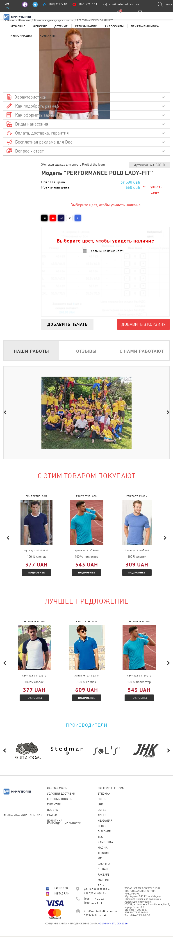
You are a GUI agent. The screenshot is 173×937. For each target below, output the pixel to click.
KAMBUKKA (105, 842)
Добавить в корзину (143, 324)
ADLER (102, 815)
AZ (61, 218)
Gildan (103, 869)
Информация (21, 36)
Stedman (104, 793)
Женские (40, 26)
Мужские (18, 26)
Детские (61, 26)
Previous (5, 412)
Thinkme (104, 853)
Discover (104, 831)
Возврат (53, 809)
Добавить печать (67, 324)
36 (44, 218)
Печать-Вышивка (145, 26)
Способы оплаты (59, 799)
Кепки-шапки (86, 26)
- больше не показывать (106, 251)
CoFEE (102, 809)
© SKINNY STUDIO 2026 (113, 923)
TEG (100, 836)
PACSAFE (103, 874)
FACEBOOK (61, 888)
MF (100, 858)
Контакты (48, 36)
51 (78, 218)
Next (168, 412)
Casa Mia (104, 863)
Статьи (52, 815)
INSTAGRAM (62, 893)
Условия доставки (61, 793)
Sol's (101, 799)
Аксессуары (114, 26)
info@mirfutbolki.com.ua (124, 4)
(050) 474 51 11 (88, 4)
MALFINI (103, 880)
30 (69, 218)
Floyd (102, 826)
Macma (102, 847)
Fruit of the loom (111, 788)
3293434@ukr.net (95, 915)
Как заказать (57, 788)
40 (53, 218)
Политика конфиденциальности (64, 822)
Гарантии (54, 804)
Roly (101, 885)
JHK (100, 804)
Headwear (105, 820)
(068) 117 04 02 (58, 4)
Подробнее (36, 572)
